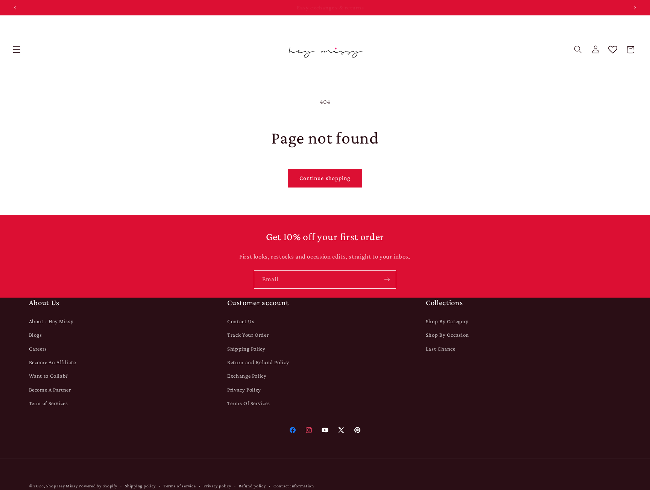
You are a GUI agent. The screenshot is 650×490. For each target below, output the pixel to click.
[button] (16, 49)
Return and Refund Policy (258, 362)
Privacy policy (217, 486)
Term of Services (48, 403)
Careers (38, 348)
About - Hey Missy (51, 321)
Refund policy (252, 486)
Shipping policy (140, 486)
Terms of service (180, 486)
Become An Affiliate (52, 362)
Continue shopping (325, 178)
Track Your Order (248, 335)
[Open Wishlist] (612, 49)
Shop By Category (447, 321)
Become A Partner (50, 389)
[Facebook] (292, 430)
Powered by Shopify (98, 486)
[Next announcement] (635, 7)
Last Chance (441, 348)
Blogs (35, 335)
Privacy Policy (244, 389)
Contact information (293, 486)
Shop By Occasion (447, 335)
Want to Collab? (48, 376)
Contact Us (240, 321)
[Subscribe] (387, 279)
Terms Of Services (248, 403)
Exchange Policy (246, 376)
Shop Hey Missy (61, 486)
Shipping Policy (246, 348)
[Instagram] (309, 430)
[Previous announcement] (15, 7)
